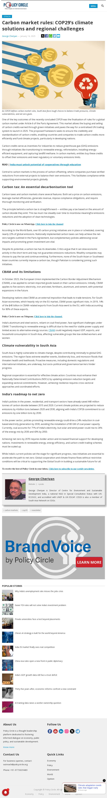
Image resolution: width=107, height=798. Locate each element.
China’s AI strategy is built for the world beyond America (40, 633)
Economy (51, 760)
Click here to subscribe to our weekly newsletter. (71, 469)
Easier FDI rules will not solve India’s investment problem (40, 605)
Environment (53, 769)
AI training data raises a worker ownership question (38, 703)
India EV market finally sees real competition (35, 647)
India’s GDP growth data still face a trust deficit (36, 675)
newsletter (36, 510)
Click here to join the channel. (48, 316)
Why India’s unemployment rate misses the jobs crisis (39, 591)
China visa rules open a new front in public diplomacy (39, 661)
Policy (50, 765)
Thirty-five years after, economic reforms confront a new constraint (45, 689)
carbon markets (11, 510)
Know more (8, 747)
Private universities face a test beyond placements (37, 619)
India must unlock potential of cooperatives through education (45, 164)
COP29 (24, 510)
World (50, 774)
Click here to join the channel (49, 224)
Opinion (7, 16)
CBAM (52, 330)
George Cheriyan (9, 36)
